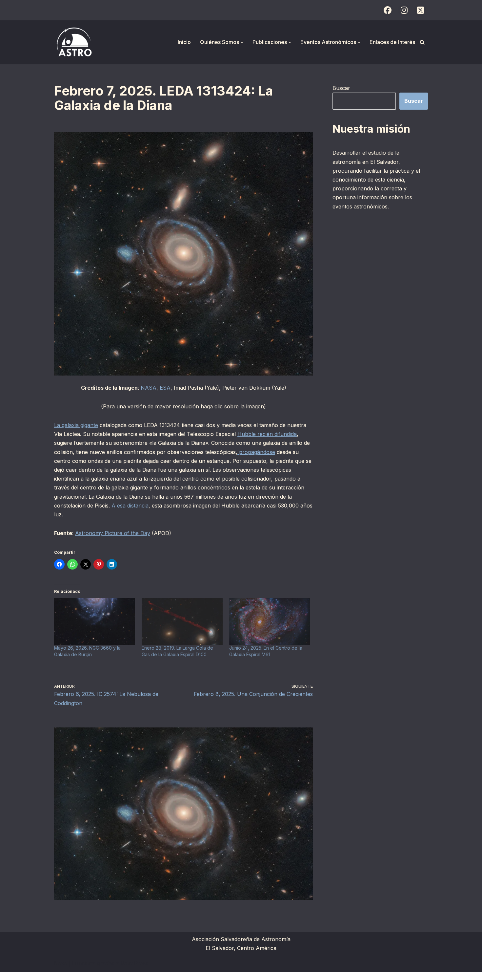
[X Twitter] (420, 10)
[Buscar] (422, 42)
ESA (165, 387)
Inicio (184, 42)
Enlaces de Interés (392, 42)
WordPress (134, 963)
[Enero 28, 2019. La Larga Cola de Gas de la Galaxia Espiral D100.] (182, 621)
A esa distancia (130, 505)
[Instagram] (404, 10)
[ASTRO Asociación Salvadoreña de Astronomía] (73, 42)
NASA (148, 387)
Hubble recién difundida (267, 434)
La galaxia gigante (76, 425)
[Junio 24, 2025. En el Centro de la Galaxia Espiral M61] (269, 621)
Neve (60, 963)
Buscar (341, 88)
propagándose (256, 452)
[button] (242, 42)
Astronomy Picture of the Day (112, 533)
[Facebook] (387, 10)
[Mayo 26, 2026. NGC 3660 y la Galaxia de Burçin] (94, 621)
